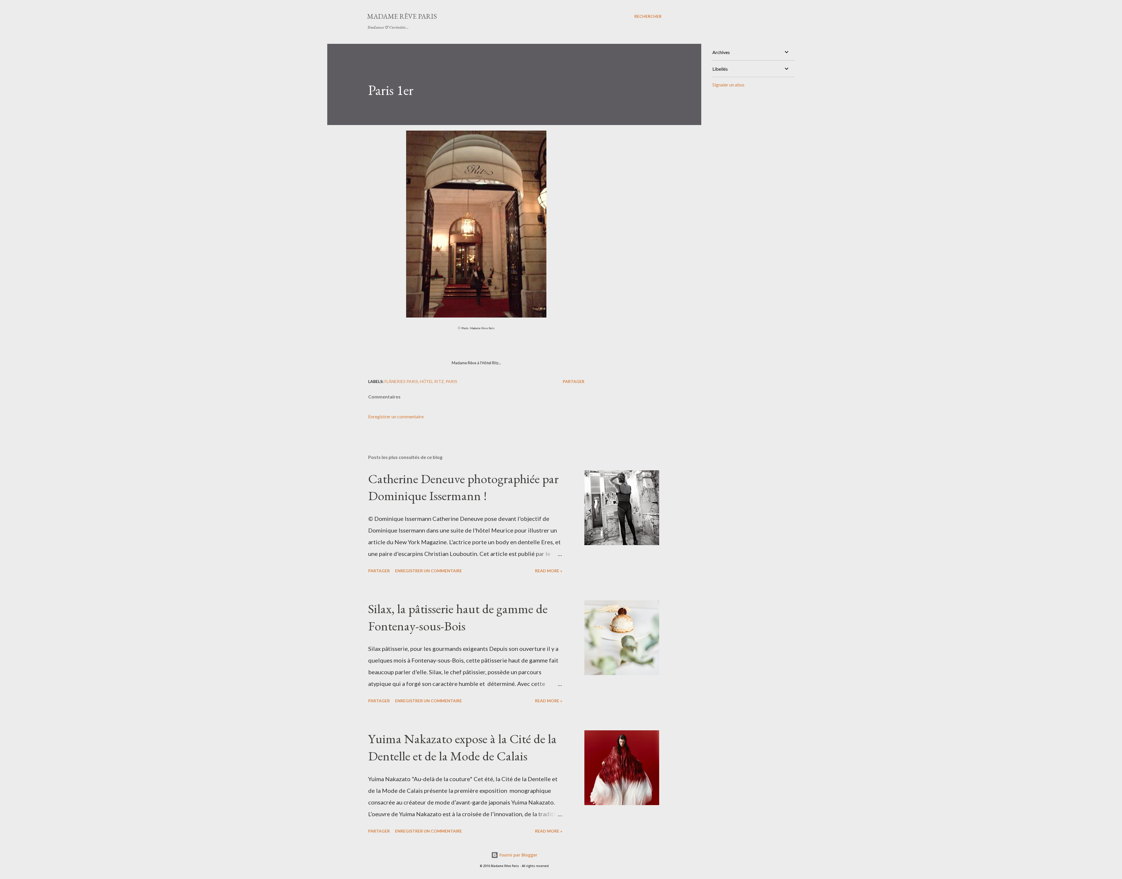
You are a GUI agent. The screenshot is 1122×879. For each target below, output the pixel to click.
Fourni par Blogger (517, 855)
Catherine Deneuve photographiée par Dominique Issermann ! (463, 487)
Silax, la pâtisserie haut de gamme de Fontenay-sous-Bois (458, 617)
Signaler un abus (728, 84)
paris (451, 381)
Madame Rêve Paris (402, 16)
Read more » (548, 570)
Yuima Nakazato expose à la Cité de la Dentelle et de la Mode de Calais (462, 747)
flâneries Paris (401, 381)
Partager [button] (573, 381)
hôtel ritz (432, 381)
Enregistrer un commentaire (396, 416)
